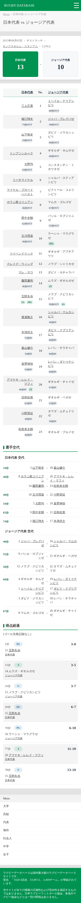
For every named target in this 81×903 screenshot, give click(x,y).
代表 (6, 822)
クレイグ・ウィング (20, 264)
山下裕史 (27, 134)
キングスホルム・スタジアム (20, 46)
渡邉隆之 (27, 317)
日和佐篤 (27, 397)
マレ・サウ (25, 272)
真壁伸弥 (27, 363)
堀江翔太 (27, 118)
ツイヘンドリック (21, 253)
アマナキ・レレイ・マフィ (26, 755)
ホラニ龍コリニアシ (20, 202)
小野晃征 (27, 413)
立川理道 (27, 235)
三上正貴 (27, 105)
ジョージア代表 (58, 92)
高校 (6, 814)
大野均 (28, 164)
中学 (6, 846)
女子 (6, 854)
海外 (6, 830)
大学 (6, 806)
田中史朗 (27, 218)
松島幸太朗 (25, 429)
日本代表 (27, 92)
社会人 (7, 838)
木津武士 (27, 332)
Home (6, 14)
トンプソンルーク (21, 153)
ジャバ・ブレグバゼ (61, 118)
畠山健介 (27, 347)
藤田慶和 (27, 280)
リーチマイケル (23, 180)
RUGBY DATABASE (19, 5)
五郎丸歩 (27, 296)
